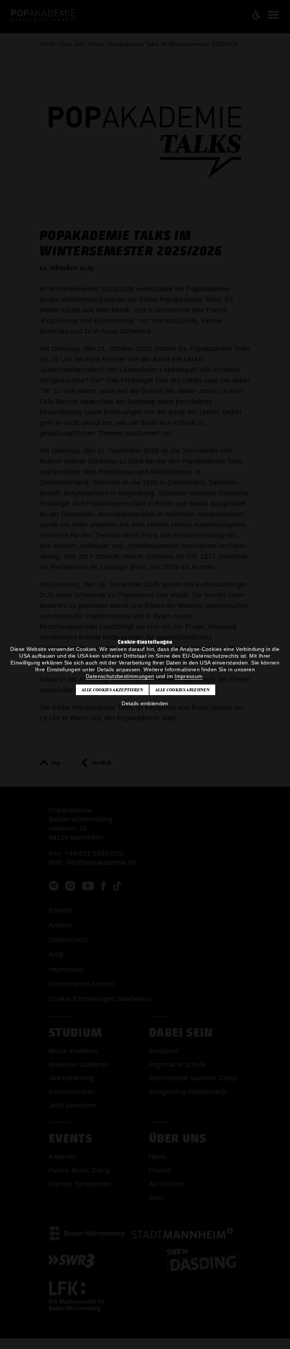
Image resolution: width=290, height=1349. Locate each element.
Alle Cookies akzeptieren (112, 689)
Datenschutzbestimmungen (120, 676)
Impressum (188, 676)
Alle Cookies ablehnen (182, 689)
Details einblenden (145, 703)
